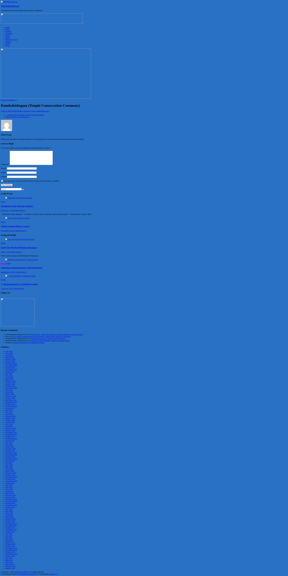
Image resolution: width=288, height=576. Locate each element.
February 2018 (10, 520)
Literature (8, 33)
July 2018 (8, 509)
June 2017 (9, 536)
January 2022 (10, 430)
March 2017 (9, 542)
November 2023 (11, 402)
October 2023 (10, 404)
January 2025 (10, 384)
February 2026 (10, 359)
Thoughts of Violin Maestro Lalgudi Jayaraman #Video (50, 341)
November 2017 (11, 526)
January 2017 (10, 546)
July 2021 (8, 443)
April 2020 (9, 469)
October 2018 (10, 503)
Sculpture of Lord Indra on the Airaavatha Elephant (24, 115)
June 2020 (9, 465)
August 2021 (10, 440)
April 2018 (9, 515)
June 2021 (9, 445)
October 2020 (10, 457)
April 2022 (9, 426)
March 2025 (9, 380)
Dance (7, 29)
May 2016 (9, 562)
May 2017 (9, 538)
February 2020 (10, 473)
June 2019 (9, 487)
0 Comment (26, 111)
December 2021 (11, 432)
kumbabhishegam (42, 111)
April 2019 (9, 491)
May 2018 (9, 513)
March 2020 (9, 471)
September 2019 (11, 481)
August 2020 (10, 461)
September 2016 (11, 554)
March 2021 (9, 447)
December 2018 (11, 499)
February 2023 (10, 416)
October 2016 (10, 552)
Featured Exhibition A (9, 100)
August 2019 (10, 483)
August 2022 (10, 422)
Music (7, 35)
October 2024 (10, 386)
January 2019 (10, 497)
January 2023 (10, 418)
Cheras (32, 111)
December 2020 (11, 453)
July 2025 (8, 374)
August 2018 (10, 507)
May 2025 (9, 376)
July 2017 (8, 534)
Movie (7, 37)
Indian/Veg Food (11, 40)
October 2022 (10, 420)
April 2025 (9, 378)
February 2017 (10, 544)
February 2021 (10, 449)
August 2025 (10, 372)
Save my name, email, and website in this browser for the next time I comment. (32, 181)
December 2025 (11, 363)
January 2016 (10, 568)
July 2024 (8, 390)
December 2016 (11, 548)
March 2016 (9, 564)
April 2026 (9, 355)
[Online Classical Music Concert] (17, 218)
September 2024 (11, 388)
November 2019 (11, 477)
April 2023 (9, 414)
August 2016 (10, 556)
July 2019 (8, 485)
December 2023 (11, 400)
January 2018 (10, 522)
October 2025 (10, 368)
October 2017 (10, 528)
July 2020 (8, 463)
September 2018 (11, 505)
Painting (8, 31)
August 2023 (10, 408)
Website (4, 177)
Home (7, 27)
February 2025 (10, 382)
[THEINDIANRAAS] (9, 2)
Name (4, 168)
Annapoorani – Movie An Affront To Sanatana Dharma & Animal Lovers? (56, 334)
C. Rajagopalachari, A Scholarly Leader (19, 284)
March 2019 (9, 493)
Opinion (8, 42)
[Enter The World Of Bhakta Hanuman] (19, 239)
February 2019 (10, 495)
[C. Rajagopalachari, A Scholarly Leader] (20, 276)
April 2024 (9, 392)
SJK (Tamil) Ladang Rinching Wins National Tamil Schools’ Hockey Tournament (42, 336)
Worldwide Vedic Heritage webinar (17, 206)
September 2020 (11, 459)
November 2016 (11, 550)
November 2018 (11, 501)
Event (7, 46)
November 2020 (11, 455)
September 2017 (11, 530)
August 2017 (10, 532)
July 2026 (8, 351)
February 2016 (10, 566)
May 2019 (9, 489)
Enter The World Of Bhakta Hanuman (19, 247)
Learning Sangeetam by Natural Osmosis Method (47, 338)
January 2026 (10, 361)
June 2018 (9, 511)
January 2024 (10, 398)
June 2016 (9, 560)
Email (3, 172)
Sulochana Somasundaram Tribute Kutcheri (21, 268)
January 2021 (10, 451)
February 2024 (10, 396)
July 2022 (8, 424)
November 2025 (11, 366)
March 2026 (9, 357)
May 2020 (9, 467)
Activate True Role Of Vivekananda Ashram (28, 343)
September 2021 (11, 438)
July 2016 (8, 558)
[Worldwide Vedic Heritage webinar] (18, 198)
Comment (5, 164)
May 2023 (9, 412)
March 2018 (9, 517)
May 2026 (9, 353)
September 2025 (11, 370)
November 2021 (11, 434)
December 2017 (11, 524)
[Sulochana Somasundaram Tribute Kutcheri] (21, 260)
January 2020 (10, 475)
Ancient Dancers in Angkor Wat (17, 117)
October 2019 (10, 479)
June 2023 (9, 410)
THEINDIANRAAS (10, 6)
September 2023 (11, 406)
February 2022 (10, 428)
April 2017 (9, 540)
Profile (7, 44)
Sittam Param (16, 111)
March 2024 (9, 394)
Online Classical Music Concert (15, 226)
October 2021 (10, 436)
